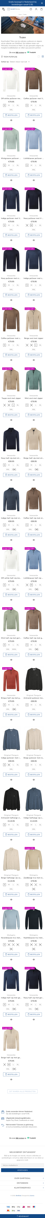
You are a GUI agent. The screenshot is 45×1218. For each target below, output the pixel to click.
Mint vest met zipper (34, 398)
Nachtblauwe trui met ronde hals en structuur (34, 938)
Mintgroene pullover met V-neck (11, 158)
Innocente (11, 96)
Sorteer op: (5, 62)
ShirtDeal (13, 9)
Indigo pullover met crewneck (34, 278)
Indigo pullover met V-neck (11, 218)
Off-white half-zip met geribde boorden (11, 578)
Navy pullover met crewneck (11, 278)
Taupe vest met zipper (11, 398)
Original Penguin (34, 695)
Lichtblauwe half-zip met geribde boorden (34, 578)
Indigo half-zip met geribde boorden (11, 998)
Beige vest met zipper (33, 338)
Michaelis (34, 875)
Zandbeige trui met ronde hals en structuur (34, 878)
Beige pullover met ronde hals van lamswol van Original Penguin (34, 758)
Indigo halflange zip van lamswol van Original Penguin (34, 818)
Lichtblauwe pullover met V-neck (34, 158)
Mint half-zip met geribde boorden (11, 638)
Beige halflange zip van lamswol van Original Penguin (11, 878)
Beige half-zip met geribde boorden (11, 1058)
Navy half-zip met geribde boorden (34, 998)
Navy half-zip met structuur (11, 458)
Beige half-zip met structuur (34, 458)
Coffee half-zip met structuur (34, 518)
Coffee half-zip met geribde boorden (34, 638)
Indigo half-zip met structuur (11, 518)
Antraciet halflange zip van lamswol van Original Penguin (11, 818)
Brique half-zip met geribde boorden (11, 698)
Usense (32, 1195)
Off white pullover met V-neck (11, 98)
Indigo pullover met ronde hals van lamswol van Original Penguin (11, 758)
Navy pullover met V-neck (34, 218)
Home (20, 14)
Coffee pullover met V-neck (34, 98)
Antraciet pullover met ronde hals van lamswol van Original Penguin (34, 698)
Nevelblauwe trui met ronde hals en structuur (11, 938)
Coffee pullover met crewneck (11, 338)
